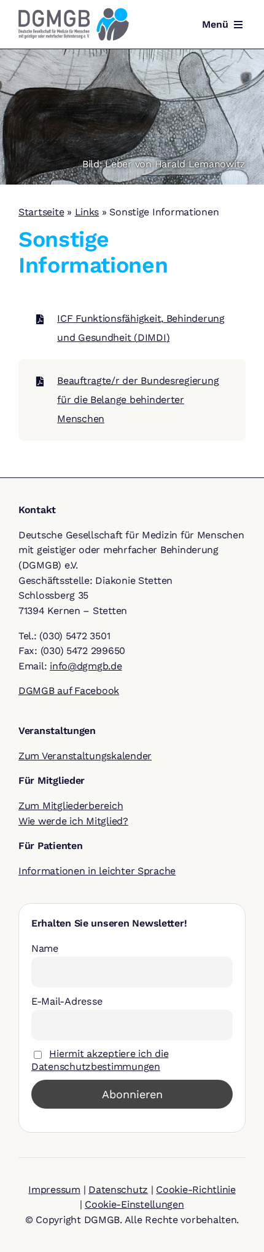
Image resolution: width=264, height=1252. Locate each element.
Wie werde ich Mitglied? (73, 821)
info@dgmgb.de (86, 666)
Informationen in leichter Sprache (97, 871)
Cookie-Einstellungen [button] (134, 1204)
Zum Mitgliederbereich (70, 805)
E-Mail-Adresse (67, 1001)
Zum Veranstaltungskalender (85, 756)
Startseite (41, 212)
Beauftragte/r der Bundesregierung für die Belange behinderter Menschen (138, 399)
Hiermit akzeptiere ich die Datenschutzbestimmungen (99, 1060)
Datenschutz (118, 1189)
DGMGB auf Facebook (68, 690)
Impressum (54, 1189)
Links (87, 212)
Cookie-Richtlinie (195, 1189)
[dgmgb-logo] (73, 12)
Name (44, 948)
